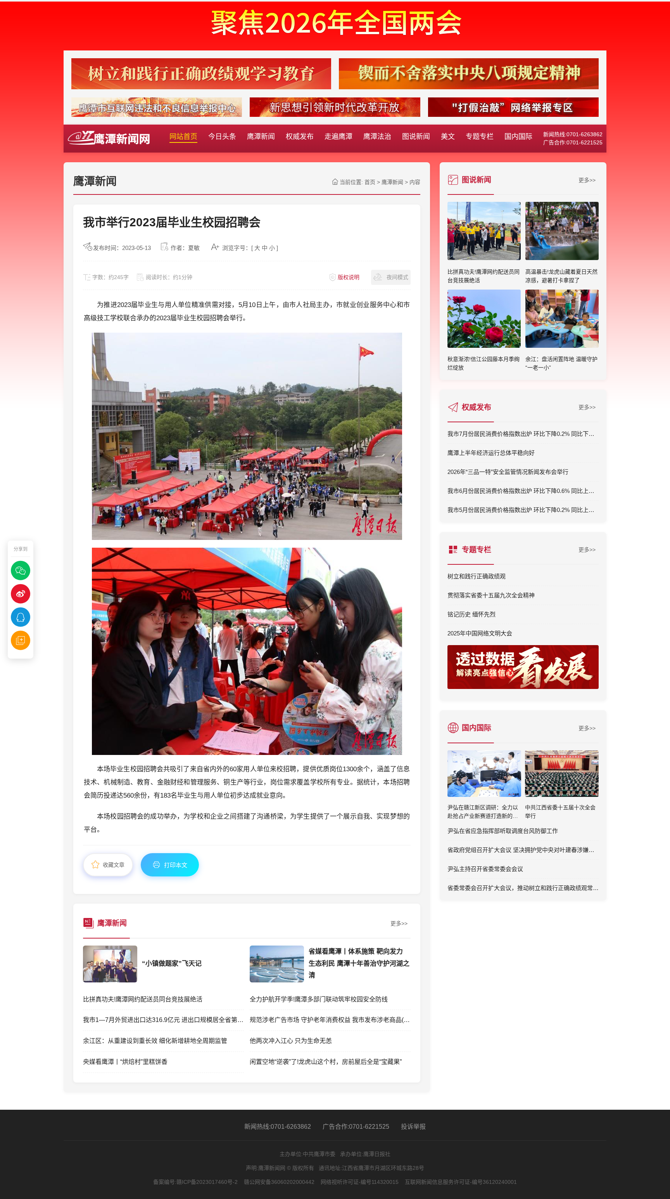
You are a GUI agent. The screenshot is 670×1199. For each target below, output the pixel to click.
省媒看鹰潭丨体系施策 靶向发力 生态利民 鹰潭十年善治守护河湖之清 (359, 963)
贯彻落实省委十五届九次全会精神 (491, 595)
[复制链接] (20, 640)
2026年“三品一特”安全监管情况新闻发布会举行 (507, 471)
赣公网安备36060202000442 (279, 1182)
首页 (369, 182)
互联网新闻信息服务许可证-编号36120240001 (461, 1182)
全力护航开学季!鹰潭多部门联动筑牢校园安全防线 (319, 999)
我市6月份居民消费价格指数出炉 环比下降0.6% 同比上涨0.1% (523, 491)
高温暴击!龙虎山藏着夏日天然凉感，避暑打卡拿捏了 (561, 276)
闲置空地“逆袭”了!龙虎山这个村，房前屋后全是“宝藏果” (326, 1061)
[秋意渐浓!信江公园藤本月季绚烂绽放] (484, 345)
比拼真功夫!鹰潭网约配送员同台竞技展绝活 (142, 999)
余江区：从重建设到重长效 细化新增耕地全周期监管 (155, 1041)
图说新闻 (416, 137)
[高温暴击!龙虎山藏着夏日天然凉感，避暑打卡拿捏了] (562, 258)
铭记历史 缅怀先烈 (471, 614)
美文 (448, 137)
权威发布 (300, 137)
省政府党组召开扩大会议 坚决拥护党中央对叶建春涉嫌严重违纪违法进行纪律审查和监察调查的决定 (523, 850)
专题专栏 (480, 137)
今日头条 (222, 137)
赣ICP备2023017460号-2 (207, 1182)
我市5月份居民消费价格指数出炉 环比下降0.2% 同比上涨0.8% (523, 510)
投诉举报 (413, 1126)
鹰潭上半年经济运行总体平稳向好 (491, 452)
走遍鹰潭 (338, 137)
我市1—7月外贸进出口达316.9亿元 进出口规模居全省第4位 (163, 1020)
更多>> (399, 923)
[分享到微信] (20, 570)
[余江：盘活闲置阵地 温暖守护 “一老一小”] (562, 345)
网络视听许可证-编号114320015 (360, 1182)
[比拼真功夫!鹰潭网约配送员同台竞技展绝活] (484, 258)
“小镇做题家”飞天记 (172, 963)
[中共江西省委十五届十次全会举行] (562, 775)
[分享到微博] (20, 594)
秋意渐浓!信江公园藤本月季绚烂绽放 (483, 363)
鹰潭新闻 (261, 137)
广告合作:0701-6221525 (356, 1126)
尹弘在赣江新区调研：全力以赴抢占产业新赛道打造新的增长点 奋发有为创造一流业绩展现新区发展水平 (483, 812)
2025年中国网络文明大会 (479, 633)
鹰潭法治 (377, 137)
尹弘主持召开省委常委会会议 (485, 869)
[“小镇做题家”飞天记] (110, 980)
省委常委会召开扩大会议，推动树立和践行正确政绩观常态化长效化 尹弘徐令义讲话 (523, 888)
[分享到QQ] (20, 617)
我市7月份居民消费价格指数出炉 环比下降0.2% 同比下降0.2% (523, 433)
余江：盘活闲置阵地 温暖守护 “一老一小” (561, 363)
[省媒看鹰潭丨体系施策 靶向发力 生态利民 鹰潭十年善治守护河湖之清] (277, 980)
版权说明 (348, 277)
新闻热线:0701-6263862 (277, 1126)
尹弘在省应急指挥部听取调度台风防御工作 (502, 831)
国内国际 (518, 137)
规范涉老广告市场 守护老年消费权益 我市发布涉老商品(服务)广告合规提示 (330, 1020)
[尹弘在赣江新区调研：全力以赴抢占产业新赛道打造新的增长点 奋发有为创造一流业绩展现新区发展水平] (484, 775)
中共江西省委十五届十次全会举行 (560, 811)
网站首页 (183, 137)
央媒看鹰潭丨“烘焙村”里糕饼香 (125, 1061)
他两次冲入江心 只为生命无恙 (291, 1041)
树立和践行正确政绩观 (476, 576)
